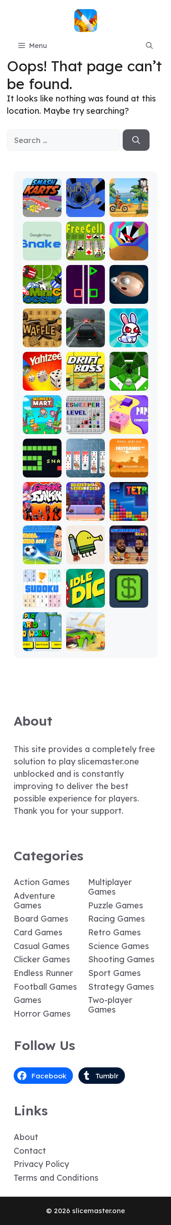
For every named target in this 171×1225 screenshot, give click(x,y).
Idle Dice (85, 601)
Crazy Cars (85, 640)
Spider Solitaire (85, 466)
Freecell (85, 253)
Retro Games (114, 932)
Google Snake (42, 249)
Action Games (42, 882)
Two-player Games (110, 1005)
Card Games (38, 932)
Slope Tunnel (129, 379)
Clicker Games (42, 959)
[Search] (136, 140)
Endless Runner (43, 973)
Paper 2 (128, 427)
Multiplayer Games (110, 887)
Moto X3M (128, 206)
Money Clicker (128, 597)
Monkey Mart (42, 423)
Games (27, 1000)
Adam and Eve (128, 466)
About (26, 1137)
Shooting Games (121, 959)
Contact (30, 1150)
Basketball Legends (85, 506)
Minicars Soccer (42, 293)
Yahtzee (42, 384)
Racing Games (116, 918)
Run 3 (85, 210)
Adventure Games (34, 901)
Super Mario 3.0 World (42, 636)
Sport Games (114, 973)
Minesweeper (85, 423)
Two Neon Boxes (85, 289)
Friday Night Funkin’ (42, 506)
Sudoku (42, 601)
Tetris (129, 514)
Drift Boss (85, 379)
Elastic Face (128, 293)
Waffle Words (42, 336)
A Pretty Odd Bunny (129, 332)
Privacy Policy (41, 1164)
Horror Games (42, 1013)
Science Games (118, 946)
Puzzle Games (115, 905)
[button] (149, 45)
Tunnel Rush (129, 249)
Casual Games (42, 946)
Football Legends (42, 553)
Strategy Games (121, 986)
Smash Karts (42, 206)
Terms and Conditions (56, 1177)
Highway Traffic (85, 336)
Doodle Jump (85, 553)
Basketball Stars (129, 553)
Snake (42, 471)
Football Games (45, 986)
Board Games (41, 918)
